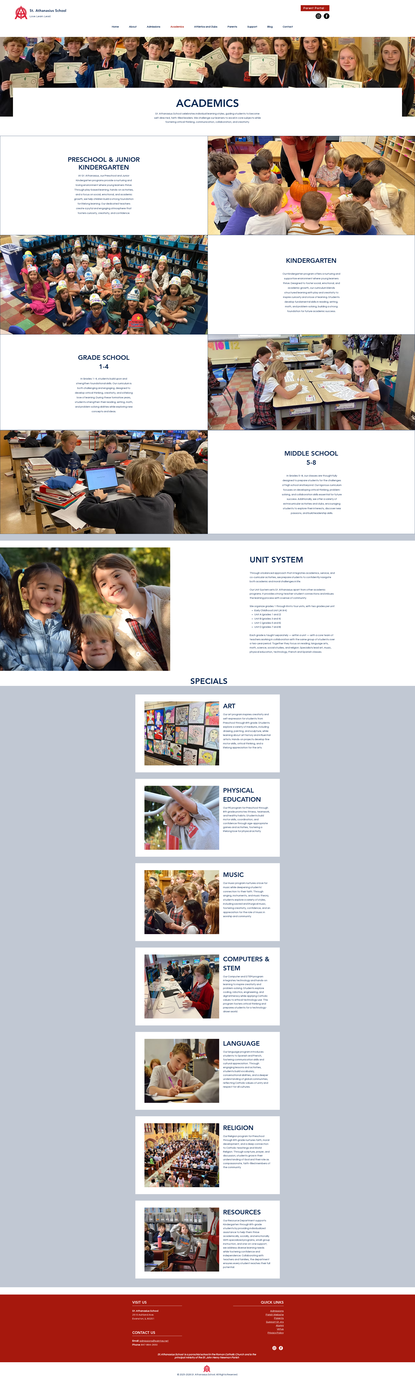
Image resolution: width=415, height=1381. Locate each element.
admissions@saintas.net (154, 1341)
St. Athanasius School (48, 10)
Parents (279, 1318)
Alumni (280, 1325)
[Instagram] (274, 1348)
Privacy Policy (276, 1332)
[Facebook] (281, 1348)
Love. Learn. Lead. (40, 16)
